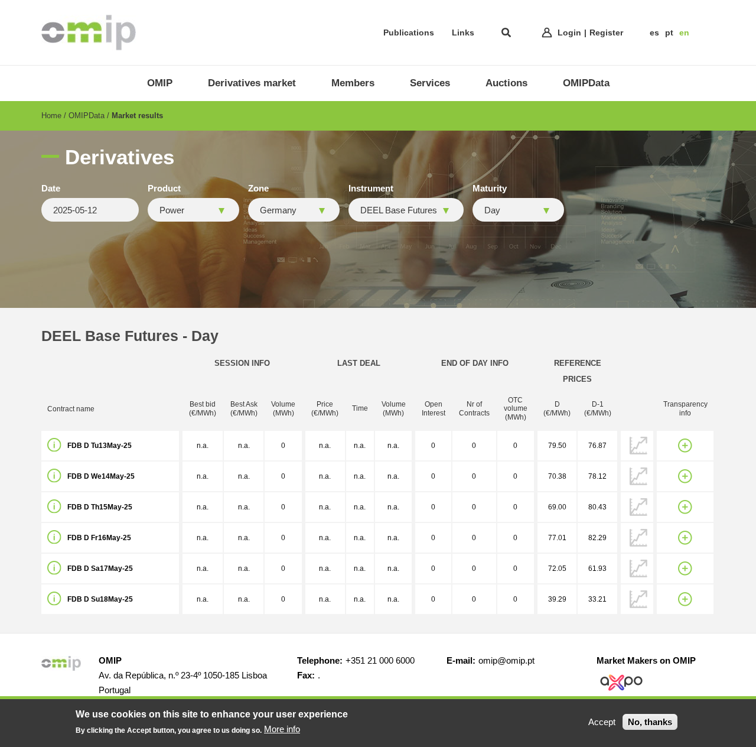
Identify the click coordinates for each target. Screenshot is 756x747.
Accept (601, 722)
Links (463, 32)
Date (50, 188)
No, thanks (650, 722)
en (684, 32)
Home (51, 115)
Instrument (370, 188)
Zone (258, 188)
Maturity (489, 188)
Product (164, 188)
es (654, 32)
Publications (408, 32)
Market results (137, 115)
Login (569, 32)
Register (606, 32)
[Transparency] (685, 446)
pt (669, 32)
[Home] (88, 32)
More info (282, 729)
